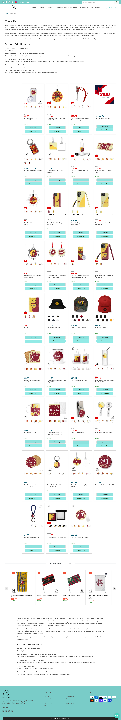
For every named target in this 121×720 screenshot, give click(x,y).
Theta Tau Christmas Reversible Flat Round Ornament (56, 276)
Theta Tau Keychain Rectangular (33, 170)
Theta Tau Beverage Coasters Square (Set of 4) (32, 381)
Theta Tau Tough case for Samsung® (78, 223)
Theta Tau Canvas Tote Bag (79, 380)
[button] (114, 7)
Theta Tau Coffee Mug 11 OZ (32, 432)
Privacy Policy (69, 701)
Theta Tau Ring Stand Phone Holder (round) (55, 485)
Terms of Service (48, 703)
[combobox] (58, 214)
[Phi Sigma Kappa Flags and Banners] (22, 582)
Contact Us (98, 7)
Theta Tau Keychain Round (31, 537)
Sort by (24, 80)
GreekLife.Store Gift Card (102, 118)
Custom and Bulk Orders (50, 698)
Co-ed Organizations (62, 7)
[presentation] (42, 106)
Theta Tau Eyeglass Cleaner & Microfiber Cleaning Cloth (56, 433)
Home (34, 7)
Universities (73, 7)
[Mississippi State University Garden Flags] (99, 582)
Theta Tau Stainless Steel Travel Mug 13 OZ (56, 381)
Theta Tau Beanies (100, 328)
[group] (22, 587)
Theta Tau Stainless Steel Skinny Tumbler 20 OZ (104, 381)
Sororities (41, 7)
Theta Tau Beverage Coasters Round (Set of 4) (32, 485)
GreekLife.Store (6, 700)
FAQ (45, 705)
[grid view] (112, 80)
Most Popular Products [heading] (60, 563)
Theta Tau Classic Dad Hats (79, 328)
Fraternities (50, 7)
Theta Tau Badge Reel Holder (103, 432)
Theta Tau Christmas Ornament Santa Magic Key (80, 119)
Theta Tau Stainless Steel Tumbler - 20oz (31, 119)
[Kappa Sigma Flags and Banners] (73, 582)
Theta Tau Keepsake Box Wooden (57, 537)
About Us (46, 696)
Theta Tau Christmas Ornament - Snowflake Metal (33, 276)
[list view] (115, 80)
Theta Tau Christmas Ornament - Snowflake (33, 224)
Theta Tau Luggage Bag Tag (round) (79, 485)
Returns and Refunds (49, 701)
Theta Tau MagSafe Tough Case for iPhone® (56, 224)
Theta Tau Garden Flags (30, 328)
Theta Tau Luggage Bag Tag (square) (55, 171)
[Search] (116, 2)
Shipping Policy (70, 703)
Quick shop (33, 127)
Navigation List (84, 7)
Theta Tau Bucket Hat (53, 328)
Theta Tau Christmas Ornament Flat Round (56, 119)
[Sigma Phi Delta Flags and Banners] (47, 582)
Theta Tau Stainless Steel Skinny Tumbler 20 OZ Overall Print (80, 276)
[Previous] (6, 588)
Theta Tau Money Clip (77, 432)
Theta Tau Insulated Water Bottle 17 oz (80, 171)
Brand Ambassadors (71, 696)
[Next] (114, 588)
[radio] (26, 106)
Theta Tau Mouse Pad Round (79, 537)
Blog (92, 7)
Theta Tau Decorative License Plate (103, 171)
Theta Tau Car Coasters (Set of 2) (104, 485)
